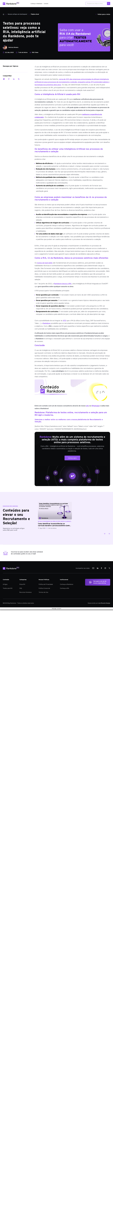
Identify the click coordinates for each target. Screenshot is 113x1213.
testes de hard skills (44, 263)
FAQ (20, 588)
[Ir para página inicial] (11, 3)
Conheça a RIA (64, 588)
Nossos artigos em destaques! (17, 14)
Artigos (5, 584)
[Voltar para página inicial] (11, 568)
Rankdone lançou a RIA (62, 284)
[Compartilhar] (4, 79)
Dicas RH (22, 584)
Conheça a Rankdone (36, 3)
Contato (46, 3)
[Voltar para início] (3, 14)
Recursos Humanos (25, 592)
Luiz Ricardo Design (104, 603)
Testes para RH (7, 588)
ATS (64, 320)
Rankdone (46, 323)
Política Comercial (44, 588)
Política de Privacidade (46, 584)
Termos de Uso (43, 592)
